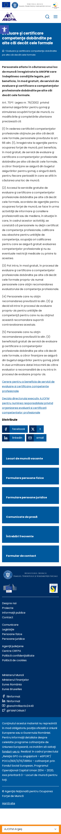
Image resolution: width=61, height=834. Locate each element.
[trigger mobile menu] (55, 17)
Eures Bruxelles (12, 689)
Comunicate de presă (21, 517)
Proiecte (7, 608)
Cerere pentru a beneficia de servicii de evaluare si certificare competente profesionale (28, 386)
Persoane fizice (12, 634)
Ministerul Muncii (13, 675)
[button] (4, 29)
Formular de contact (21, 556)
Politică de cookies (14, 660)
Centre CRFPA (11, 651)
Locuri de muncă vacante (24, 458)
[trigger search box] (47, 17)
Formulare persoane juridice (26, 497)
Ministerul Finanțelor (15, 680)
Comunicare (10, 625)
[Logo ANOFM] (9, 17)
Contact (7, 617)
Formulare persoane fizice (25, 478)
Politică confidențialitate (18, 656)
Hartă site (8, 803)
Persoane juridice (13, 639)
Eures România (12, 684)
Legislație (8, 629)
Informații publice (13, 613)
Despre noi (9, 603)
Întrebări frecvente (20, 536)
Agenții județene (13, 646)
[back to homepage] (3, 50)
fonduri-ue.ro (10, 751)
